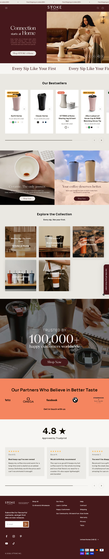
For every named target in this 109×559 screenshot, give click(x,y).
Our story (60, 515)
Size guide (84, 527)
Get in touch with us (54, 422)
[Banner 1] (27, 191)
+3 (98, 141)
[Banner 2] (81, 191)
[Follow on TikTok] (13, 557)
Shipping (83, 523)
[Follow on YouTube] (6, 557)
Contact (83, 519)
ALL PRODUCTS (54, 58)
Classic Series (42, 130)
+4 (22, 136)
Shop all (35, 515)
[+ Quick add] (24, 123)
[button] (106, 279)
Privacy (83, 535)
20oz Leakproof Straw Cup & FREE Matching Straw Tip (92, 132)
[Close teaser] (104, 295)
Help (82, 515)
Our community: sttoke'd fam (67, 527)
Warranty (83, 531)
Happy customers (63, 523)
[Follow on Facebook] (6, 550)
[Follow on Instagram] (13, 550)
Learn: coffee (61, 519)
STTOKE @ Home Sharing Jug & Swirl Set (67, 132)
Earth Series (16, 130)
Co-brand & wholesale (40, 519)
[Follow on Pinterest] (20, 550)
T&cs (82, 539)
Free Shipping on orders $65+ (13, 2)
